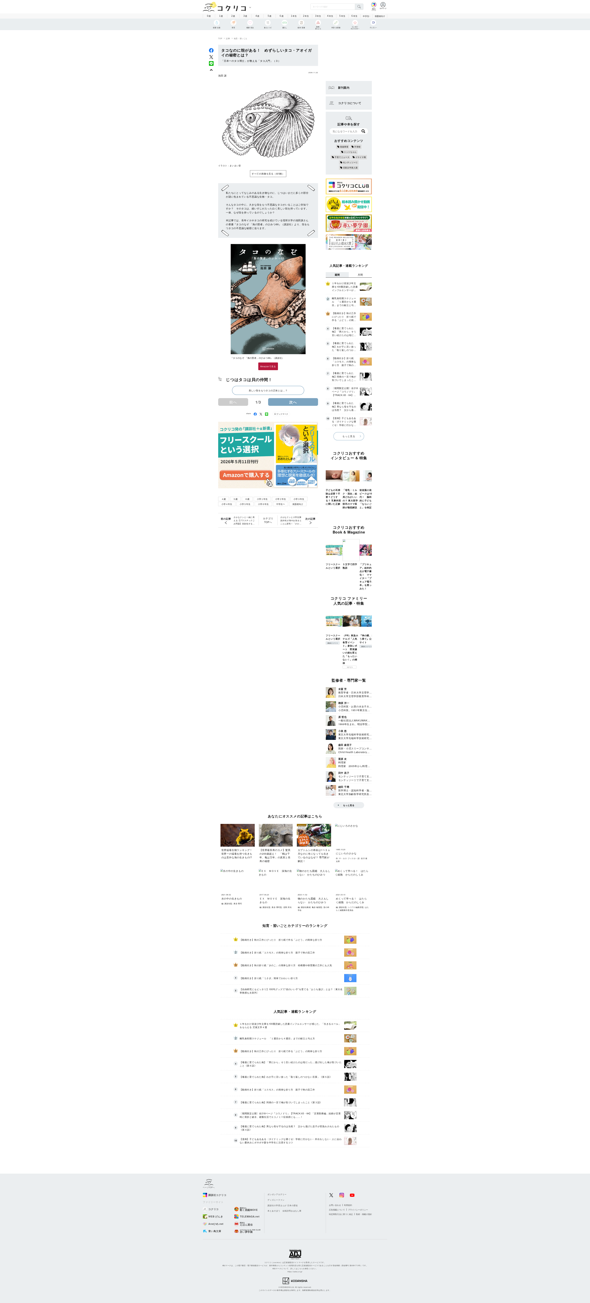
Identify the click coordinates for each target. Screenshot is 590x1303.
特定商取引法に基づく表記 (341, 1214)
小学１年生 (262, 498)
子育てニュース (342, 157)
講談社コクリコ (332, 643)
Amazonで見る (268, 366)
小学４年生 (226, 504)
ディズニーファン (275, 1199)
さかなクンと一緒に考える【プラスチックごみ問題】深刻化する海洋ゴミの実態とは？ (244, 520)
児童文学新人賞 (350, 167)
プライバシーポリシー (358, 1209)
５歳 (235, 498)
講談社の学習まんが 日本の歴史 (282, 1205)
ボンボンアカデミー (277, 1194)
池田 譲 (222, 75)
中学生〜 (280, 504)
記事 (228, 38)
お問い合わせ (335, 1205)
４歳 (223, 498)
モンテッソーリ (350, 162)
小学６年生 (263, 504)
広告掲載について (337, 1209)
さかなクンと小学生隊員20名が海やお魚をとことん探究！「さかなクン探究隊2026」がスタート (291, 520)
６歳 (247, 498)
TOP (220, 38)
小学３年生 (298, 498)
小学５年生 (245, 504)
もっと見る (348, 436)
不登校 (357, 146)
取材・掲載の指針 (364, 1214)
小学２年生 (280, 498)
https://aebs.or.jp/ (295, 1271)
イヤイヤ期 (360, 157)
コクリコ (350, 667)
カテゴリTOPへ (268, 520)
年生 (294, 16)
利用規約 (348, 1205)
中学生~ (366, 16)
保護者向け (380, 16)
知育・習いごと (241, 38)
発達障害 (344, 146)
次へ (293, 402)
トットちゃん (350, 151)
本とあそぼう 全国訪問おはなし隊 (284, 1210)
